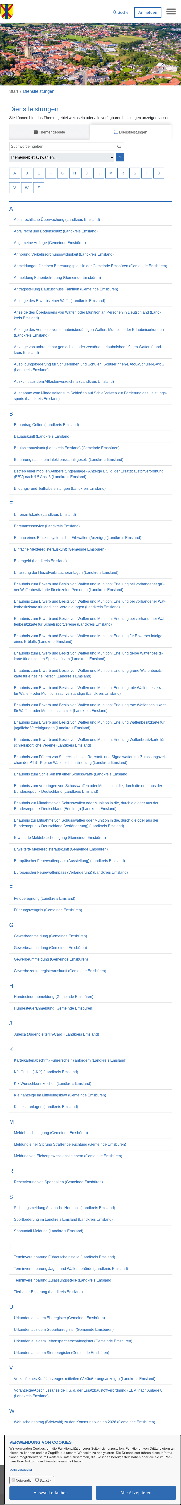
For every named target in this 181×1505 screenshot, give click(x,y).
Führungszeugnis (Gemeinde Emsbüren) (48, 910)
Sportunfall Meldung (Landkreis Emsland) (48, 1231)
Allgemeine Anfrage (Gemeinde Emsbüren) (50, 243)
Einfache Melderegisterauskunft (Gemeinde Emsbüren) (60, 549)
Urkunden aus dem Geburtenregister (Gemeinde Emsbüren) (64, 1329)
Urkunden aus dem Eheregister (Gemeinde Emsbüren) (59, 1318)
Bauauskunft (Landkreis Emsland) (42, 436)
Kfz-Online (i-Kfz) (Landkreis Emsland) (46, 1072)
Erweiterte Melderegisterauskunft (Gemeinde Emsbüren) (61, 849)
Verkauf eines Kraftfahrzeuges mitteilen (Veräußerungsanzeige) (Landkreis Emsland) (84, 1379)
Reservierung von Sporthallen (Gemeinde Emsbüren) (58, 1182)
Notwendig (24, 1480)
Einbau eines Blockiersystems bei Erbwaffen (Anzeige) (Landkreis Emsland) (77, 538)
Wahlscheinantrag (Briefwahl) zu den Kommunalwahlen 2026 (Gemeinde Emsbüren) (84, 1422)
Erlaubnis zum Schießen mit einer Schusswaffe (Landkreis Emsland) (71, 774)
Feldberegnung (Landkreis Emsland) (44, 898)
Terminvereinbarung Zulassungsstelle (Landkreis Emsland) (63, 1280)
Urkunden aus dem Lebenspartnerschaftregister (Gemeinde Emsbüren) (73, 1341)
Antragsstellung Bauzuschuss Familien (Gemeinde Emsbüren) (66, 289)
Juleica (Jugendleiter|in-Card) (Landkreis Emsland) (56, 1034)
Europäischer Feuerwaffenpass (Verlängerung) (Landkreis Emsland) (71, 872)
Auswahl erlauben (51, 1493)
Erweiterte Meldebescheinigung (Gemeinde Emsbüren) (60, 838)
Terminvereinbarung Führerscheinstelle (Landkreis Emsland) (64, 1257)
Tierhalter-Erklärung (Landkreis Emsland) (48, 1292)
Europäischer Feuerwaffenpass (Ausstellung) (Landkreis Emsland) (69, 861)
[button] (121, 11)
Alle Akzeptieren (136, 1493)
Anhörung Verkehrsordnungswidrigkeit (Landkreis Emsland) (64, 254)
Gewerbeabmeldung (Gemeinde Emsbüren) (50, 936)
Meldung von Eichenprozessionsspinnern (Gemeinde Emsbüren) (68, 1156)
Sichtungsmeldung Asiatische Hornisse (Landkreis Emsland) (64, 1208)
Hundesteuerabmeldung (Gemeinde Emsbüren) (53, 997)
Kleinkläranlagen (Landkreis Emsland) (46, 1107)
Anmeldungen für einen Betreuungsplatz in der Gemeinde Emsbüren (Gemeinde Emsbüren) (90, 266)
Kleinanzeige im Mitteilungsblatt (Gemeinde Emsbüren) (60, 1095)
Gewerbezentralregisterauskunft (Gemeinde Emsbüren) (60, 971)
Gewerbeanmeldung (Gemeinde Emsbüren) (50, 948)
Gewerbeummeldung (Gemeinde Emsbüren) (51, 959)
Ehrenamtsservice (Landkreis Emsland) (47, 526)
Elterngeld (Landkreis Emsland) (40, 561)
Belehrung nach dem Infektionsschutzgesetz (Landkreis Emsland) (68, 460)
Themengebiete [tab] (51, 132)
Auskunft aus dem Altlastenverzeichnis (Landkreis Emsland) (64, 381)
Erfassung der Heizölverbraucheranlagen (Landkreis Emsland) (66, 572)
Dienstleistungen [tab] (132, 132)
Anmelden (147, 12)
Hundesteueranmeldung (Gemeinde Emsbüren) (53, 1008)
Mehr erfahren (20, 1470)
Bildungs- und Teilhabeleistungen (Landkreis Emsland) (60, 488)
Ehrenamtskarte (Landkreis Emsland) (45, 514)
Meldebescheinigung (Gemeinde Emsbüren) (51, 1133)
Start (13, 91)
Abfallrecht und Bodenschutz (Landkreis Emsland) (56, 231)
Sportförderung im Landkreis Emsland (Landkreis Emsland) (63, 1219)
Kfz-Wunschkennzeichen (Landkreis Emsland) (52, 1084)
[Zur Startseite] (6, 11)
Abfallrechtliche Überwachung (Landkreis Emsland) (57, 220)
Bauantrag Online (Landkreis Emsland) (46, 425)
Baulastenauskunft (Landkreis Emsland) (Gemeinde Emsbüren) (66, 448)
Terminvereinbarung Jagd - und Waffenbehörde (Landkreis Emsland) (71, 1269)
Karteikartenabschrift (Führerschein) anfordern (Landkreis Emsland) (70, 1060)
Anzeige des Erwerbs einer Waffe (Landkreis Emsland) (59, 301)
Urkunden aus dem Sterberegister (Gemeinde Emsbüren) (61, 1353)
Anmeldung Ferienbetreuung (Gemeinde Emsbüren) (57, 278)
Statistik (45, 1480)
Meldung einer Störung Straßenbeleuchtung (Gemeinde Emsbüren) (70, 1144)
